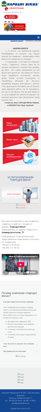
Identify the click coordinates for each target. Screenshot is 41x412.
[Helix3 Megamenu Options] (38, 37)
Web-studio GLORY (23, 408)
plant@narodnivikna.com (13, 12)
